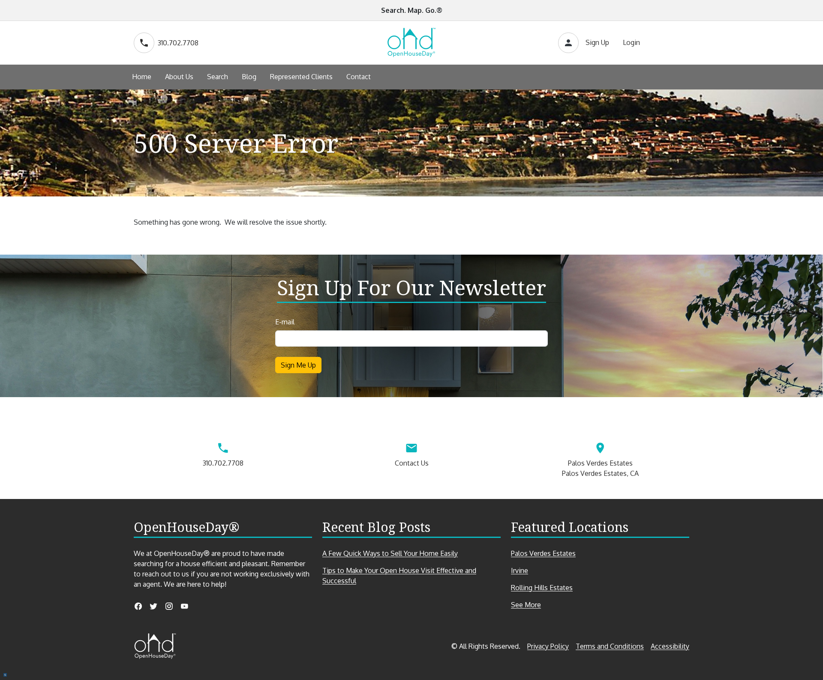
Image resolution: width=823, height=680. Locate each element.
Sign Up (597, 42)
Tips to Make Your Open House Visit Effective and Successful (399, 575)
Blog (249, 76)
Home (141, 76)
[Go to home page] (411, 43)
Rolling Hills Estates (542, 587)
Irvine (519, 570)
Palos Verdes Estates (543, 553)
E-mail (284, 322)
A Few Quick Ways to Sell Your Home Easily (390, 553)
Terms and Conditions (610, 646)
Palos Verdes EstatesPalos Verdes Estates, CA (600, 468)
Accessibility (670, 646)
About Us (179, 76)
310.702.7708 (178, 43)
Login (631, 42)
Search (217, 76)
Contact (358, 76)
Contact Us (412, 463)
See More (541, 605)
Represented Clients (301, 76)
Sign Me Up (298, 365)
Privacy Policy (548, 646)
